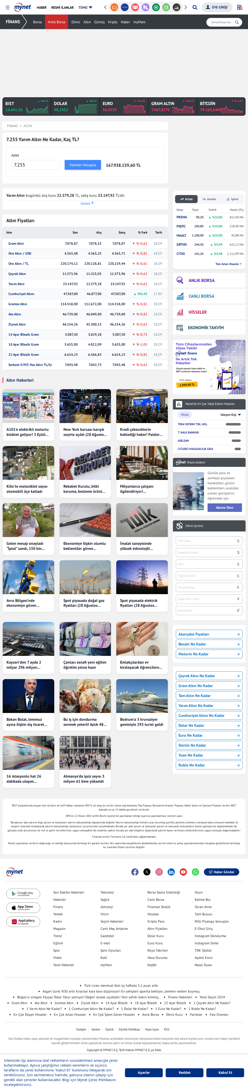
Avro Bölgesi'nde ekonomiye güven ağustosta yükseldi (22, 603)
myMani (139, 22)
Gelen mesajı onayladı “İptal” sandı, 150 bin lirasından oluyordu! (25, 546)
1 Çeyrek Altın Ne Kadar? (212, 1003)
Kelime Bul (202, 899)
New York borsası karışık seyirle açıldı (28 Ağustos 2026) (84, 432)
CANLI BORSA (201, 296)
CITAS (181, 254)
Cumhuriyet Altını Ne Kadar (201, 715)
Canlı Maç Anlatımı (114, 928)
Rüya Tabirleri (157, 950)
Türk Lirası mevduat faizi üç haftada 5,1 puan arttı (121, 985)
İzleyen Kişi (228, 415)
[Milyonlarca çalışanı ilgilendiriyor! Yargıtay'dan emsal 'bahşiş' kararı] (142, 463)
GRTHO (182, 244)
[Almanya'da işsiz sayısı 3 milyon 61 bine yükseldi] (85, 753)
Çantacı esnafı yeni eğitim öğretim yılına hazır (84, 665)
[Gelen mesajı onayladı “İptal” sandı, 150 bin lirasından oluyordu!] (28, 520)
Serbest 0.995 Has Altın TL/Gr (30, 365)
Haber (125, 22)
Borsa (37, 22)
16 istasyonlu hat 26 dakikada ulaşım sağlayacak (24, 779)
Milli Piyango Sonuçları (212, 921)
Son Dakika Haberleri (68, 892)
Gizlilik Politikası (129, 1029)
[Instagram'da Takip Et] (159, 872)
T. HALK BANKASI (188, 432)
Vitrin (105, 914)
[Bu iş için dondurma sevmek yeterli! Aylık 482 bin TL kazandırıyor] (85, 696)
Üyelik (109, 1029)
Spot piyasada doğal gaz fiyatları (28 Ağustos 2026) (83, 603)
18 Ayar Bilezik (146, 1003)
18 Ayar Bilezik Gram (23, 344)
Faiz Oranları (219, 1014)
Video (57, 957)
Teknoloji (107, 892)
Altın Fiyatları (157, 928)
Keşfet (151, 965)
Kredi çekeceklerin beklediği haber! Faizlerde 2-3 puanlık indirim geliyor (142, 432)
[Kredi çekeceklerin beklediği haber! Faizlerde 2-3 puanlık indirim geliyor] (142, 406)
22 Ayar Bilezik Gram (23, 355)
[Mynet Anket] (135, 7)
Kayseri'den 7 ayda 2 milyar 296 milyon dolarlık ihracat (24, 665)
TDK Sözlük (203, 950)
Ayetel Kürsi (204, 957)
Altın (87, 22)
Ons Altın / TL (18, 264)
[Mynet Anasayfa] (22, 6)
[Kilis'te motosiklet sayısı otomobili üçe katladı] (28, 463)
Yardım (95, 1029)
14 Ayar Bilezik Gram (23, 335)
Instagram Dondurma (210, 936)
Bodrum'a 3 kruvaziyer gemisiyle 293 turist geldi (141, 722)
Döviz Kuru (174, 1014)
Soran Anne (203, 907)
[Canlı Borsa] (176, 7)
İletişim (81, 1029)
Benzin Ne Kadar (192, 644)
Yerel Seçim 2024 (212, 997)
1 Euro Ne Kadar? (168, 1009)
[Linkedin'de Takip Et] (171, 872)
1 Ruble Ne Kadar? (202, 1009)
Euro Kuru (155, 943)
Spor (56, 950)
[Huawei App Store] (23, 922)
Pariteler (196, 1014)
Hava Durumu (157, 957)
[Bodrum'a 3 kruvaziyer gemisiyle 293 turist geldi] (142, 696)
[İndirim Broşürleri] (145, 7)
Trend (57, 936)
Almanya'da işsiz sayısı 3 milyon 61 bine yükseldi (83, 779)
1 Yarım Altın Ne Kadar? (44, 1009)
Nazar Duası (203, 965)
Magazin (59, 928)
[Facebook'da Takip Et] (135, 872)
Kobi (104, 957)
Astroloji (107, 907)
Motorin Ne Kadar (193, 654)
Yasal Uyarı (152, 1029)
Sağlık (105, 899)
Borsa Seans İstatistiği (163, 892)
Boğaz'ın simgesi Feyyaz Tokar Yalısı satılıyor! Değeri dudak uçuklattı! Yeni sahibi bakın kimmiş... (89, 997)
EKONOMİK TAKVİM (206, 327)
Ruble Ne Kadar (191, 765)
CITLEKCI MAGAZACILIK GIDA (195, 449)
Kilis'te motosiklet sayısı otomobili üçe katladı (27, 489)
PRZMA (182, 217)
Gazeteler (107, 936)
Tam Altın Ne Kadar (194, 695)
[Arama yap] (195, 7)
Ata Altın (14, 314)
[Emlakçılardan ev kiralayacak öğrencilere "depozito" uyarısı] (142, 639)
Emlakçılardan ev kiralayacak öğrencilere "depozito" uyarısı (139, 665)
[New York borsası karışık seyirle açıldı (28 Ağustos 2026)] (85, 406)
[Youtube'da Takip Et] (183, 872)
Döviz (75, 22)
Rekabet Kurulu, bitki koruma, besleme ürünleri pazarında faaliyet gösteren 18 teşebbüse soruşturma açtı (85, 489)
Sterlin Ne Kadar (192, 745)
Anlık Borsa (56, 22)
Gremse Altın (17, 304)
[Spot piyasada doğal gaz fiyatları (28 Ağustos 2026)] (85, 577)
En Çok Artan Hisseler (70, 1014)
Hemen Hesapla (83, 164)
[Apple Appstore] (23, 907)
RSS (166, 1029)
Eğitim (58, 943)
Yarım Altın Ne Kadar (195, 705)
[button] (7, 7)
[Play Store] (23, 894)
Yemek (58, 914)
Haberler (59, 899)
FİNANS (13, 21)
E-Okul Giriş (204, 928)
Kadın (57, 921)
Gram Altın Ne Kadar (195, 685)
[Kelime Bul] (166, 7)
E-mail (105, 943)
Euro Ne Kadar (190, 735)
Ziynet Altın (17, 324)
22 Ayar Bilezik (175, 1003)
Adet (15, 155)
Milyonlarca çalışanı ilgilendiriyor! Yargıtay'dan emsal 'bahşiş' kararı (137, 489)
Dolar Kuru (155, 936)
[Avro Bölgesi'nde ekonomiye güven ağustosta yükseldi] (28, 577)
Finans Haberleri (180, 997)
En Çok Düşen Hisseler (30, 1014)
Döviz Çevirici (194, 526)
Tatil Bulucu (203, 914)
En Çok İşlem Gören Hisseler (114, 1014)
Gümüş (99, 22)
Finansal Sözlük (158, 907)
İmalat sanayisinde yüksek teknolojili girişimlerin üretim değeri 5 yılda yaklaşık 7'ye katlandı (141, 546)
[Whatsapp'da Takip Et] (195, 872)
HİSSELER (198, 312)
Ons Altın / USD (19, 253)
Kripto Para (155, 921)
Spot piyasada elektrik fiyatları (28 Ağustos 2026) (138, 603)
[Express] (125, 7)
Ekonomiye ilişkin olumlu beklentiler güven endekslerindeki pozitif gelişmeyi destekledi (84, 546)
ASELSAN (183, 440)
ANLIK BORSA (202, 280)
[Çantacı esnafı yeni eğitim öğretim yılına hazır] (85, 639)
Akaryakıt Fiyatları (193, 634)
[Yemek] (114, 7)
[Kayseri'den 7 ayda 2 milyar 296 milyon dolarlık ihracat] (28, 639)
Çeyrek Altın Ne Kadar (196, 675)
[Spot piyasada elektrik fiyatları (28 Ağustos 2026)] (142, 577)
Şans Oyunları (111, 950)
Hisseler (153, 914)
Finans (58, 907)
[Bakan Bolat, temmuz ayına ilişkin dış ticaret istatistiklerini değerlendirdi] (28, 696)
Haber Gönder (224, 872)
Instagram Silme (206, 943)
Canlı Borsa (155, 899)
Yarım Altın (16, 284)
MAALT (181, 236)
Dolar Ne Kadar (191, 725)
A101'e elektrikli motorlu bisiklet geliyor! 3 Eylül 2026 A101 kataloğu (28, 432)
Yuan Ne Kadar (190, 755)
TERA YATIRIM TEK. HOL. (193, 424)
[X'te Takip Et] (147, 872)
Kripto (112, 22)
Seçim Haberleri (112, 921)
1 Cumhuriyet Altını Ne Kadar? (91, 1009)
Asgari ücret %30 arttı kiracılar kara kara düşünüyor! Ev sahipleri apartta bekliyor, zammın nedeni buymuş (121, 991)
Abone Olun (224, 507)
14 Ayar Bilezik (117, 1003)
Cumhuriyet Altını (21, 294)
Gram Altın (16, 244)
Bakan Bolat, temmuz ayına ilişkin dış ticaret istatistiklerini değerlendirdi (25, 722)
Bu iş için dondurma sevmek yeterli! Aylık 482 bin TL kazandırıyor (84, 722)
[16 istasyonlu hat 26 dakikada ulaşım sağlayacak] (28, 753)
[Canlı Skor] (156, 7)
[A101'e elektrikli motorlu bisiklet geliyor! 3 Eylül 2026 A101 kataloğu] (28, 406)
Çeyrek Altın (17, 274)
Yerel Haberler (63, 965)
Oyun (199, 892)
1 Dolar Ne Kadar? (134, 1009)
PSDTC (181, 226)
